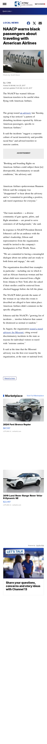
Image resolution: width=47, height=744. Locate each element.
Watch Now (39, 4)
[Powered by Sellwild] (40, 546)
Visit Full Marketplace (35, 396)
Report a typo (10, 378)
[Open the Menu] (4, 4)
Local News (11, 22)
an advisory (25, 112)
